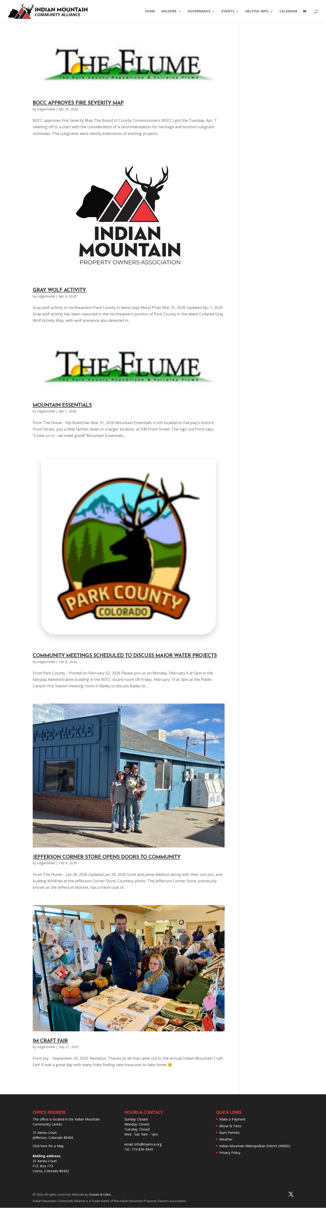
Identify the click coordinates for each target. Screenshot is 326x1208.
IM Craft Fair (50, 1041)
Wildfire (169, 11)
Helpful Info (256, 11)
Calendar (288, 11)
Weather (225, 1139)
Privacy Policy (229, 1152)
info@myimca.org (148, 1144)
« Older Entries (47, 1085)
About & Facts (230, 1126)
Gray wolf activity (59, 290)
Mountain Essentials (62, 405)
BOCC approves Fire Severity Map (78, 103)
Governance (199, 11)
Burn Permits (229, 1132)
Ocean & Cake (100, 1194)
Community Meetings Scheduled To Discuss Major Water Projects (125, 655)
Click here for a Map (48, 1146)
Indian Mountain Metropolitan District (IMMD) (254, 1146)
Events (227, 11)
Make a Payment (232, 1119)
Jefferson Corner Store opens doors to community (106, 857)
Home (150, 11)
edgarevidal (46, 109)
